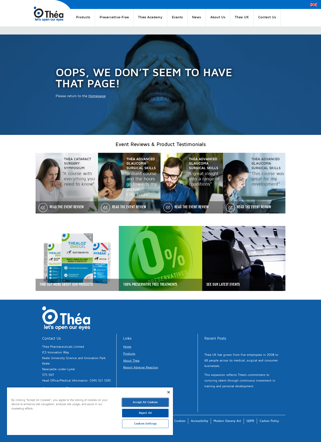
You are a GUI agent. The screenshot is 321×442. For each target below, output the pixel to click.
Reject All (145, 412)
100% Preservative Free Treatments (150, 284)
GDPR (250, 421)
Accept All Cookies (145, 402)
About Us (217, 17)
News (196, 17)
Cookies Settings (145, 423)
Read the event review (67, 207)
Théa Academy (150, 17)
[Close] (168, 392)
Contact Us (267, 17)
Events (177, 17)
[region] (90, 411)
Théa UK (242, 17)
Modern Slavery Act (227, 421)
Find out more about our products (66, 284)
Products (83, 17)
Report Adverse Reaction (140, 367)
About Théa (131, 360)
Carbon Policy (269, 421)
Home (127, 346)
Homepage (97, 96)
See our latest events (223, 284)
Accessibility (199, 421)
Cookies (179, 421)
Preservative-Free (114, 17)
